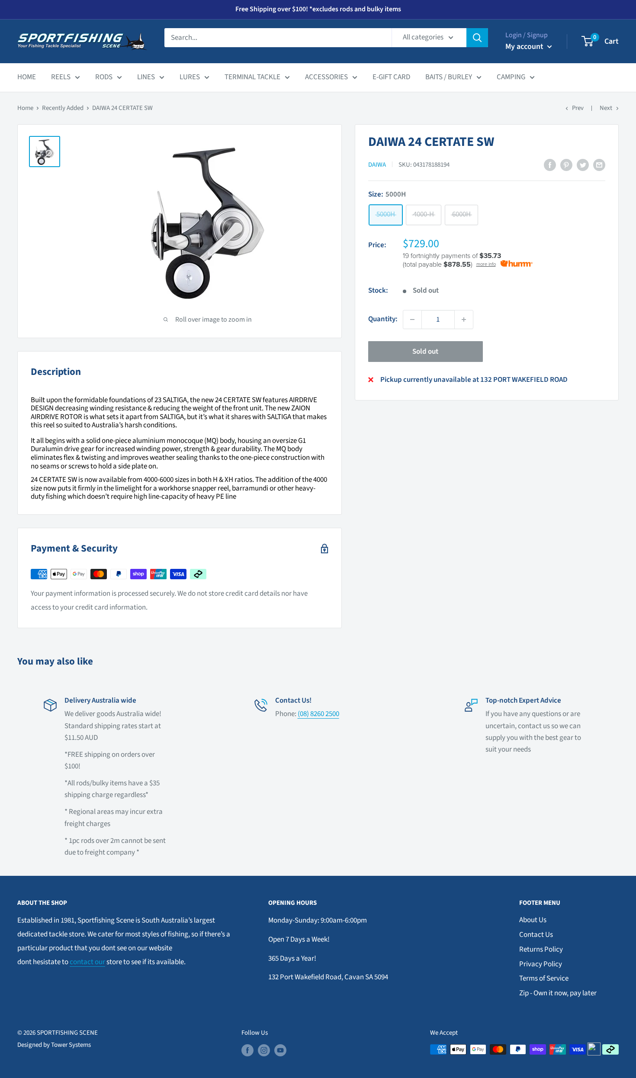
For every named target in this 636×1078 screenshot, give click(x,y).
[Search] (477, 37)
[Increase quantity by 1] (464, 319)
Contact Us (536, 935)
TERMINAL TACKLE (252, 77)
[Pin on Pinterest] (566, 165)
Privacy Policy (540, 964)
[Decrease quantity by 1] (412, 319)
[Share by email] (599, 165)
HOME (26, 77)
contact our (87, 962)
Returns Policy (541, 949)
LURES (190, 77)
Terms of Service (544, 978)
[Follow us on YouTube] (280, 1050)
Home (25, 108)
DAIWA (377, 164)
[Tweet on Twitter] (583, 165)
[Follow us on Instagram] (264, 1050)
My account (525, 46)
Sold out (425, 351)
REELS (61, 77)
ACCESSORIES (326, 77)
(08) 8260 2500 (318, 714)
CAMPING (511, 77)
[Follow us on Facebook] (247, 1050)
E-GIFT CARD (391, 77)
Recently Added (63, 108)
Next (606, 108)
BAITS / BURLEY (448, 77)
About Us (532, 920)
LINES (146, 77)
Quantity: (383, 319)
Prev (578, 108)
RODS (103, 77)
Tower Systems (71, 1044)
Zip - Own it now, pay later (558, 993)
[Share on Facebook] (550, 165)
